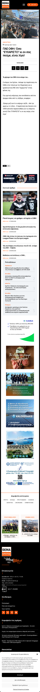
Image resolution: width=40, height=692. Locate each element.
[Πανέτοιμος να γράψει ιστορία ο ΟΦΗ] (20, 203)
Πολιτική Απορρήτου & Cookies (21, 689)
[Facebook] (13, 68)
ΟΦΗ (9, 165)
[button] (37, 654)
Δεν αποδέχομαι (20, 680)
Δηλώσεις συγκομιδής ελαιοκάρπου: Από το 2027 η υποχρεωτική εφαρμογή (18, 277)
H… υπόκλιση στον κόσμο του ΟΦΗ (30, 534)
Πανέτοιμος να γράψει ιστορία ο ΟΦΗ (19, 218)
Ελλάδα (7, 273)
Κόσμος (8, 304)
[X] (18, 68)
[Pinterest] (22, 68)
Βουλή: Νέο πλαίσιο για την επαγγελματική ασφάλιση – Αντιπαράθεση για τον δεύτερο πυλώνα (16, 298)
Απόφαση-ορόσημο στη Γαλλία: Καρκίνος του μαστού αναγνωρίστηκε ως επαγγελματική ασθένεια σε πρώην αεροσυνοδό (17, 309)
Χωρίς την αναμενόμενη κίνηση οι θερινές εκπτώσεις (18, 631)
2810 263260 (9, 583)
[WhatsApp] (26, 68)
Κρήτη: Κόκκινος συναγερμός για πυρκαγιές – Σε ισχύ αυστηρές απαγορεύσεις (16, 287)
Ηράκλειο (8, 265)
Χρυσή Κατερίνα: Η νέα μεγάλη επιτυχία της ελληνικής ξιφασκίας (19, 228)
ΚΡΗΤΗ (7, 283)
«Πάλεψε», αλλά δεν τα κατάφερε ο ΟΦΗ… (10, 536)
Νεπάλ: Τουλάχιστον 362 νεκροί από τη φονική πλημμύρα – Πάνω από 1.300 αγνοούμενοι (20, 641)
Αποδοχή (20, 675)
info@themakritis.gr (12, 581)
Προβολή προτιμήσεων (20, 685)
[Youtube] (16, 612)
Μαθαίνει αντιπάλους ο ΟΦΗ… (14, 255)
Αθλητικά (6, 42)
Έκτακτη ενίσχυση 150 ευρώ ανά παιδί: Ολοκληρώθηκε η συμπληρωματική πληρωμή (19, 636)
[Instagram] (7, 612)
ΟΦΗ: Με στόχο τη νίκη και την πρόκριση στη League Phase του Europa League (20, 237)
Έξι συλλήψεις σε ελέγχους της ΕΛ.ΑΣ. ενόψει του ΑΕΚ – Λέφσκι (20, 247)
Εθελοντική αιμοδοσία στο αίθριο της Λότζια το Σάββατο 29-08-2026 (17, 269)
